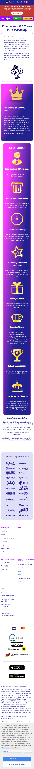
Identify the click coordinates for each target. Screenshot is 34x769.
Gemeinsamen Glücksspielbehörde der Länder (15, 710)
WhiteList (29, 712)
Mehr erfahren (17, 13)
